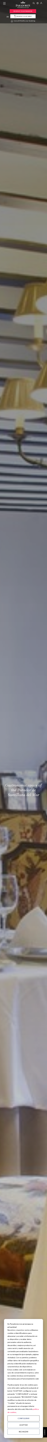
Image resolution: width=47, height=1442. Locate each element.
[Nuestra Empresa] (37, 3)
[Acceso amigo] (41, 3)
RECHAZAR (23, 1432)
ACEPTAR (23, 1425)
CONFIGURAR (23, 1418)
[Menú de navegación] (4, 3)
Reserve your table (24, 16)
